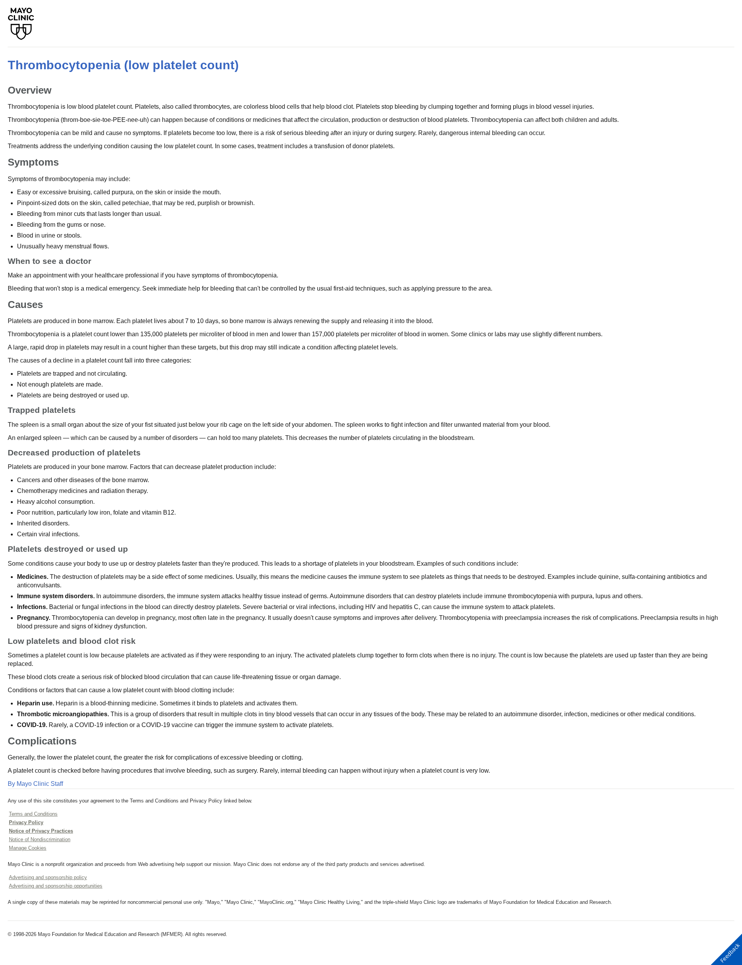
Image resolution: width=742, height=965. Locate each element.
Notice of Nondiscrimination (39, 839)
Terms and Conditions (33, 814)
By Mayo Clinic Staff (35, 783)
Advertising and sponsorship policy (48, 877)
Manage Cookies (27, 848)
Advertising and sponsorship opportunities (55, 886)
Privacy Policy (26, 822)
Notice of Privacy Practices (41, 831)
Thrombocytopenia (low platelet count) (123, 65)
